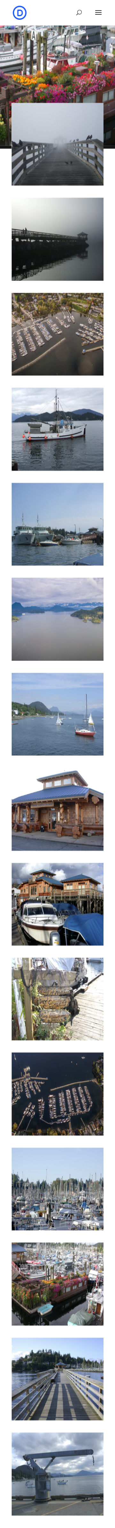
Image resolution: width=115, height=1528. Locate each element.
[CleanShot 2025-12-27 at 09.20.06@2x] (57, 658)
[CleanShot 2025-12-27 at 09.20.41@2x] (57, 183)
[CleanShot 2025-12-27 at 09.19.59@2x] (57, 1133)
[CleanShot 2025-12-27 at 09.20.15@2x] (57, 563)
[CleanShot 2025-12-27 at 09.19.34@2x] (57, 753)
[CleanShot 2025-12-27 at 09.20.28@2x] (57, 373)
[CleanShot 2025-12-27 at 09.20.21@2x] (57, 468)
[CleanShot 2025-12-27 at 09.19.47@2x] (57, 943)
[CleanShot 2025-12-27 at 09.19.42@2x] (57, 848)
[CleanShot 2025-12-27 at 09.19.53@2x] (57, 1038)
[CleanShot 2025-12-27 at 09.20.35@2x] (57, 278)
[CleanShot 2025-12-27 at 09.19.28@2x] (57, 1513)
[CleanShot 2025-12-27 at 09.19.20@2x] (57, 1418)
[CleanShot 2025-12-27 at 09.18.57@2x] (57, 1228)
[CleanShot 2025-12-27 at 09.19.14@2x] (57, 1323)
